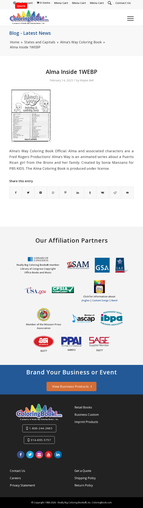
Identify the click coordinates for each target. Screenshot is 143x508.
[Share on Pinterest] (65, 192)
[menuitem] (122, 3)
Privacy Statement (22, 485)
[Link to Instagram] (39, 454)
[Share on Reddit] (115, 192)
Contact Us (17, 471)
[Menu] (128, 18)
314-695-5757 (41, 440)
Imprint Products (86, 422)
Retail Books (83, 407)
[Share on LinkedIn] (78, 192)
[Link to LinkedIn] (58, 454)
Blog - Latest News (30, 33)
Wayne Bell (86, 80)
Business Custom (86, 415)
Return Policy (83, 485)
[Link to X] (30, 454)
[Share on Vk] (102, 192)
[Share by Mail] (127, 192)
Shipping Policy (85, 478)
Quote (21, 6)
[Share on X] (28, 192)
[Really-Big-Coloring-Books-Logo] (29, 17)
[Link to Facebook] (20, 454)
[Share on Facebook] (15, 192)
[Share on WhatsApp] (53, 192)
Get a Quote (82, 471)
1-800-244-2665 (40, 428)
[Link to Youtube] (48, 454)
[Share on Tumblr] (90, 192)
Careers (15, 478)
